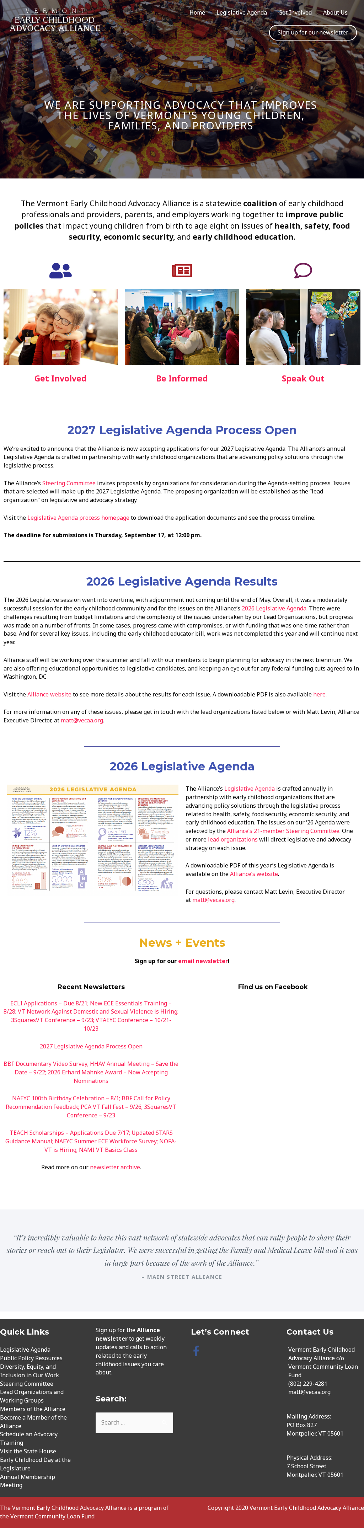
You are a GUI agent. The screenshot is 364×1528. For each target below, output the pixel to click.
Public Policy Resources (31, 1358)
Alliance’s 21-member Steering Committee (283, 831)
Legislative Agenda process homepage (79, 518)
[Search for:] (134, 1422)
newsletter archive (115, 1167)
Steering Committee (69, 483)
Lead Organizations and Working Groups (32, 1396)
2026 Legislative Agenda (274, 608)
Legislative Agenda (241, 12)
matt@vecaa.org (82, 720)
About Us (335, 12)
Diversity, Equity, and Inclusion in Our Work (29, 1371)
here (319, 694)
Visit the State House (28, 1451)
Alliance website (49, 694)
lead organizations (233, 839)
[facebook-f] (198, 1351)
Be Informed (182, 378)
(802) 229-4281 (307, 1384)
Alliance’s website (254, 874)
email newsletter (203, 961)
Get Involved (295, 12)
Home (197, 12)
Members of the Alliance (32, 1409)
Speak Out (303, 378)
